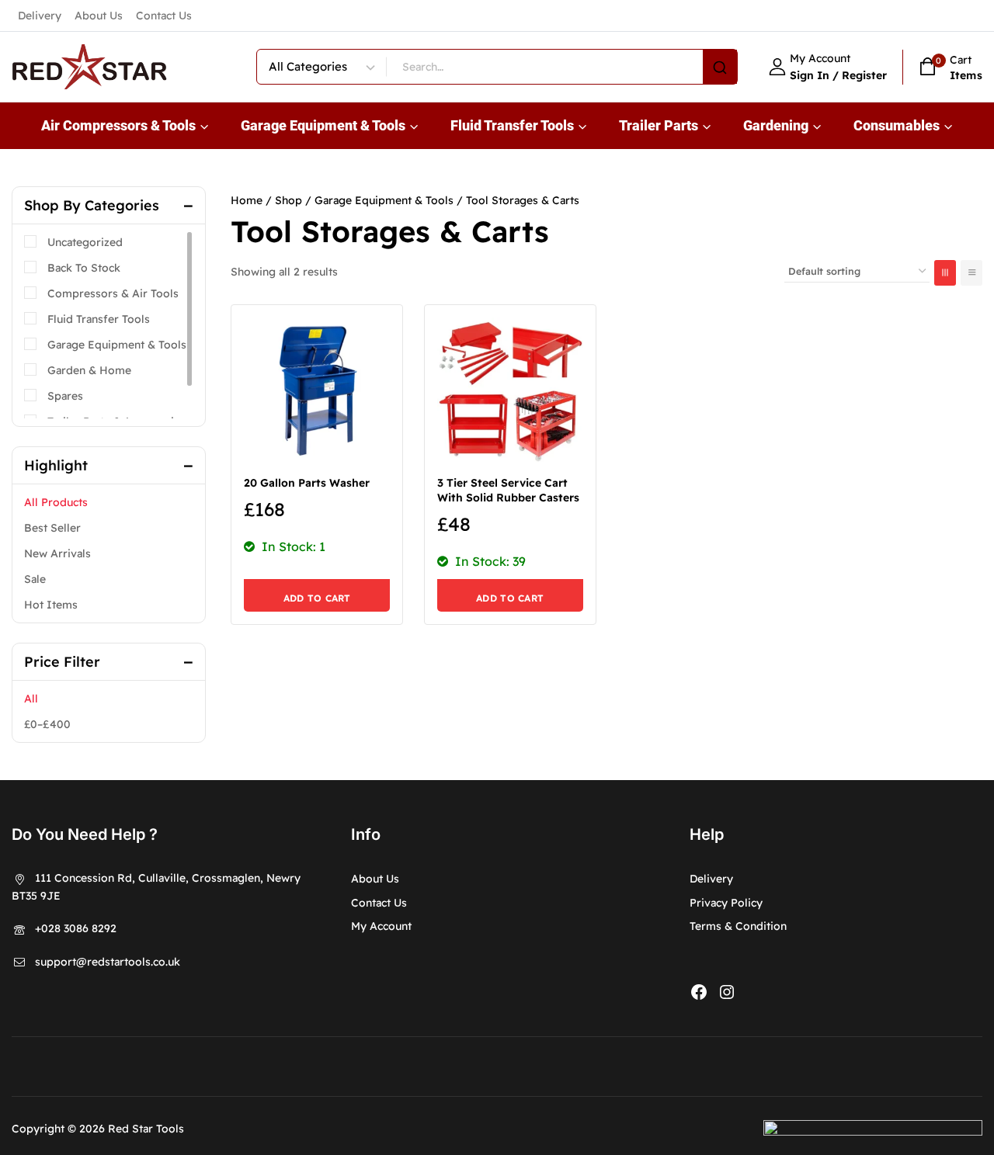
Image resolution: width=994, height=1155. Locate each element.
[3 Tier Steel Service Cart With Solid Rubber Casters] (510, 390)
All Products (56, 502)
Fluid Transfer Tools (98, 319)
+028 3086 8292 (75, 928)
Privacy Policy (726, 903)
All (31, 699)
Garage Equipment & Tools (116, 345)
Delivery (39, 16)
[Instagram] (727, 992)
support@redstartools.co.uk (107, 962)
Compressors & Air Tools (113, 293)
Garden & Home (89, 370)
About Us (99, 16)
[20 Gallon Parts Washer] (317, 390)
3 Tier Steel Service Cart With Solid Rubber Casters (508, 490)
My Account (381, 926)
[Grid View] (945, 273)
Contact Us (164, 16)
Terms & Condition (738, 926)
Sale (35, 579)
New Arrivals (57, 553)
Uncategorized (85, 242)
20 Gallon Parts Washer (307, 483)
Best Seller (52, 528)
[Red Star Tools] (89, 67)
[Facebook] (699, 992)
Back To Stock (83, 268)
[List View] (971, 273)
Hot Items (51, 605)
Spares (65, 396)
